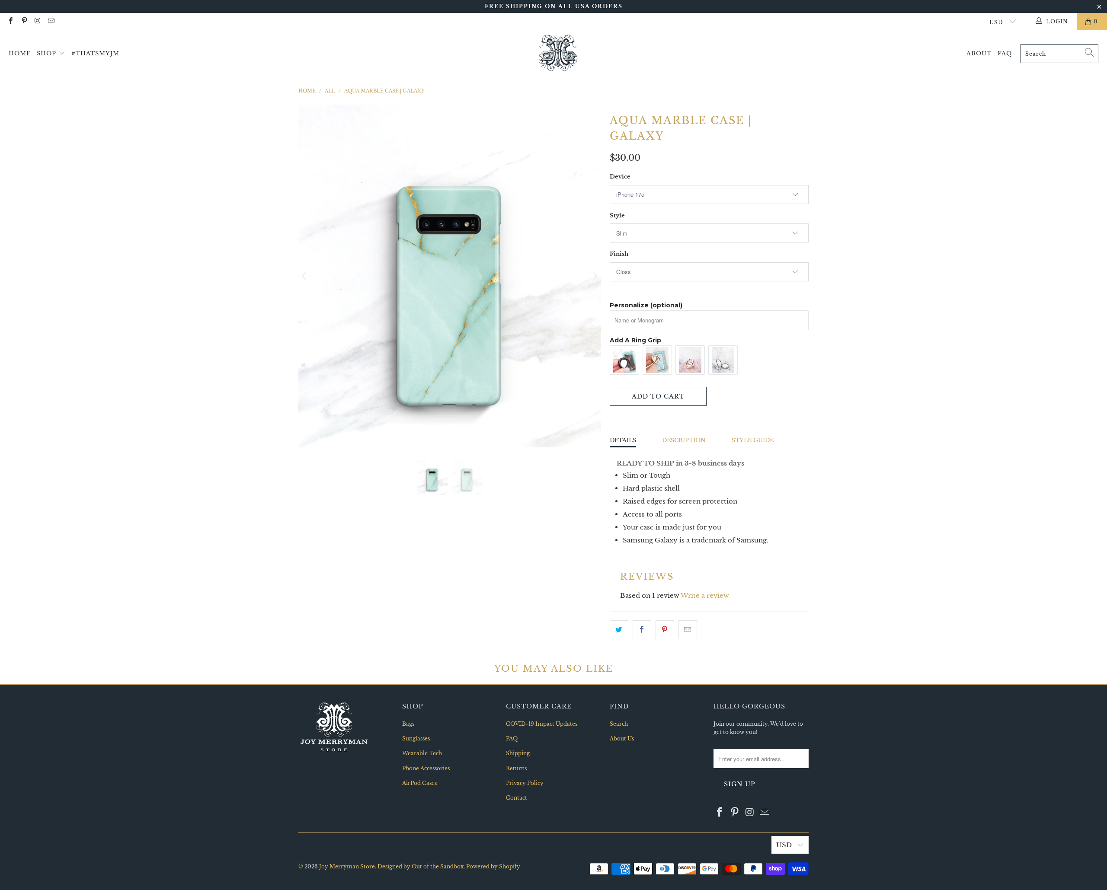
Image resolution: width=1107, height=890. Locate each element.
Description (684, 440)
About (979, 53)
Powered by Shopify (493, 866)
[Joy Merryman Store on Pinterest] (23, 21)
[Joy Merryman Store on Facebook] (10, 21)
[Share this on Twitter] (619, 629)
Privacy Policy (525, 783)
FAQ (1005, 53)
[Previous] (305, 276)
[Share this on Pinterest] (665, 629)
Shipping (518, 753)
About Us (622, 738)
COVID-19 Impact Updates (541, 724)
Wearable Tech (422, 753)
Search (619, 724)
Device (620, 176)
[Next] (594, 276)
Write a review (705, 595)
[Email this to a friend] (687, 629)
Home (20, 53)
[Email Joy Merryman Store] (50, 21)
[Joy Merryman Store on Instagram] (37, 21)
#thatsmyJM (95, 53)
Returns (516, 768)
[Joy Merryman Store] (558, 54)
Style (617, 215)
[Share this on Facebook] (642, 629)
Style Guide (753, 440)
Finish (619, 254)
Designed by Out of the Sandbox (421, 866)
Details (623, 440)
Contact (516, 797)
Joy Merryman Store (347, 866)
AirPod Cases (419, 783)
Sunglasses (416, 738)
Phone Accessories (426, 768)
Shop (47, 53)
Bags (408, 724)
